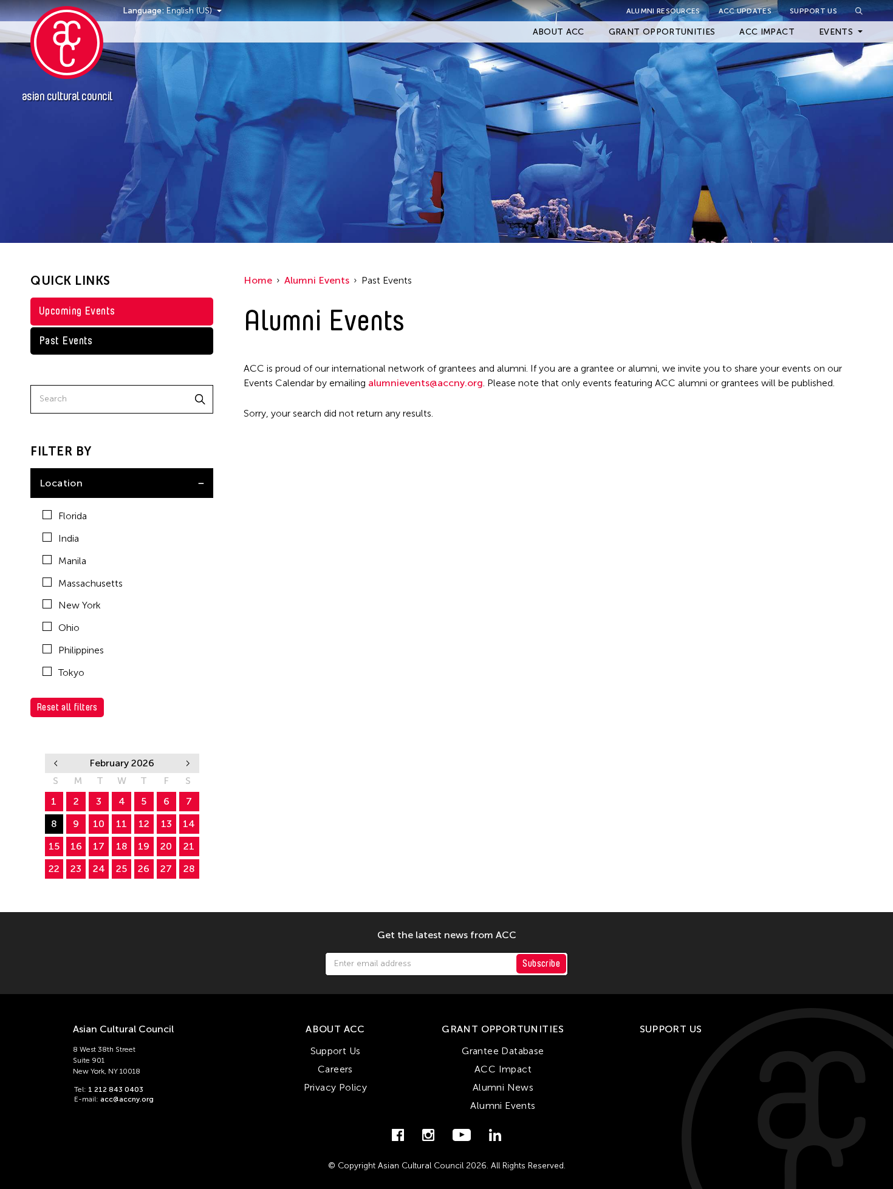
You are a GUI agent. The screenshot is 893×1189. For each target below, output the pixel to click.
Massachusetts (90, 583)
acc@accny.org (127, 1099)
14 (189, 824)
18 (122, 846)
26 (143, 868)
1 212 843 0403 (115, 1089)
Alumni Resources (663, 11)
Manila (72, 561)
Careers (335, 1069)
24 (99, 868)
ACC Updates (745, 11)
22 (54, 868)
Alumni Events (316, 280)
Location (61, 483)
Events (836, 32)
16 (76, 846)
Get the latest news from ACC (446, 935)
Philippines (81, 650)
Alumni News (503, 1087)
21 (188, 846)
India (68, 538)
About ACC (558, 32)
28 (189, 868)
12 (144, 824)
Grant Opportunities (662, 32)
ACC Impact (767, 32)
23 (75, 868)
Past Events (66, 340)
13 (166, 824)
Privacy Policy (336, 1087)
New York (79, 605)
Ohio (69, 627)
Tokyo (71, 672)
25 (121, 868)
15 (54, 846)
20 (166, 846)
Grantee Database (503, 1051)
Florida (72, 516)
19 (143, 846)
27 (166, 868)
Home (258, 280)
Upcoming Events (77, 311)
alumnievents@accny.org (425, 383)
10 (98, 824)
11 (121, 824)
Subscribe (541, 963)
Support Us (813, 11)
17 (98, 846)
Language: (144, 10)
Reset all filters (67, 707)
